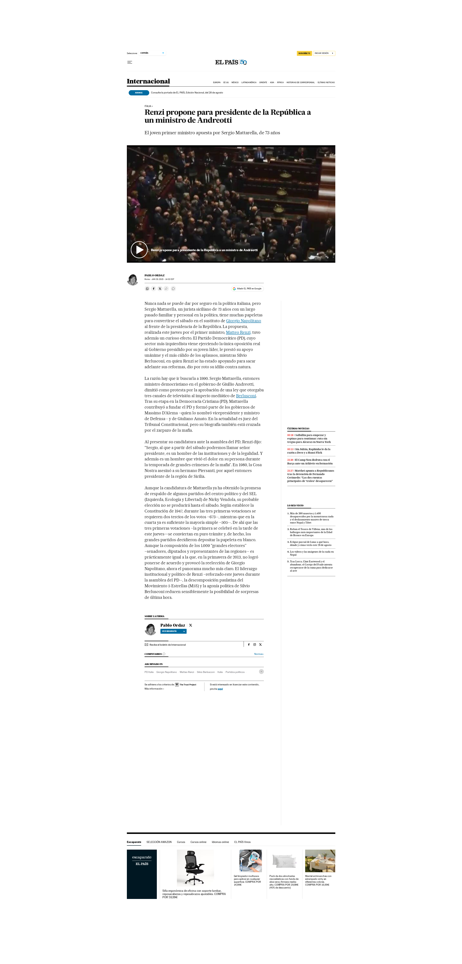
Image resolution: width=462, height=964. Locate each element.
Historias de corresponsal (301, 82)
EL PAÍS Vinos (242, 841)
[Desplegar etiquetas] (261, 671)
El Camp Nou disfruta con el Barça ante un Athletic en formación (310, 461)
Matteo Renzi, (238, 332)
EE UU (226, 82)
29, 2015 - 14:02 (163, 279)
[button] (231, 204)
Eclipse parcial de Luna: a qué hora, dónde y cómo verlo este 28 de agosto (311, 543)
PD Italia (149, 672)
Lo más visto (295, 505)
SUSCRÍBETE (304, 53)
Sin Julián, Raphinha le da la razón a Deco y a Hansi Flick (308, 451)
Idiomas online (220, 841)
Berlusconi (246, 395)
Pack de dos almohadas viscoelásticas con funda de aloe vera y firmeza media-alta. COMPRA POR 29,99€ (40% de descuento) (283, 882)
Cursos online (198, 841)
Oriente (263, 82)
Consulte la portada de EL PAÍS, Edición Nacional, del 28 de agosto (187, 92)
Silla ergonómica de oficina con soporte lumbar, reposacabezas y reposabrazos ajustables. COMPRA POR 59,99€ (194, 894)
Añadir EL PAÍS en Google (249, 288)
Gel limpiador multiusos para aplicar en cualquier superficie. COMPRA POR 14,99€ (247, 880)
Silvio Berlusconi (206, 672)
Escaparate (134, 841)
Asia (272, 82)
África (280, 82)
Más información (154, 688)
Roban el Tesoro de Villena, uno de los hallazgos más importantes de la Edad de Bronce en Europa (311, 532)
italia (148, 106)
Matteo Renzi (187, 672)
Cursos (181, 841)
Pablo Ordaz (155, 275)
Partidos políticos (235, 672)
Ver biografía (169, 631)
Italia (220, 672)
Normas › (259, 654)
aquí (220, 688)
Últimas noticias (326, 82)
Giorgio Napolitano (243, 320)
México (235, 82)
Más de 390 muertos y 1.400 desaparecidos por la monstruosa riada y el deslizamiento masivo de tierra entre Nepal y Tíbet (312, 518)
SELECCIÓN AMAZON (159, 841)
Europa (217, 82)
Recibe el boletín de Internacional (168, 644)
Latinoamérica (248, 82)
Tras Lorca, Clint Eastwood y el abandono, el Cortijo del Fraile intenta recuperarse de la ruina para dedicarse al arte (311, 566)
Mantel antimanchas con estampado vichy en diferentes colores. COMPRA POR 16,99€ (318, 880)
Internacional (148, 81)
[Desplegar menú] (130, 62)
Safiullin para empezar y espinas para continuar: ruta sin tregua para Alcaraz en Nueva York (309, 438)
